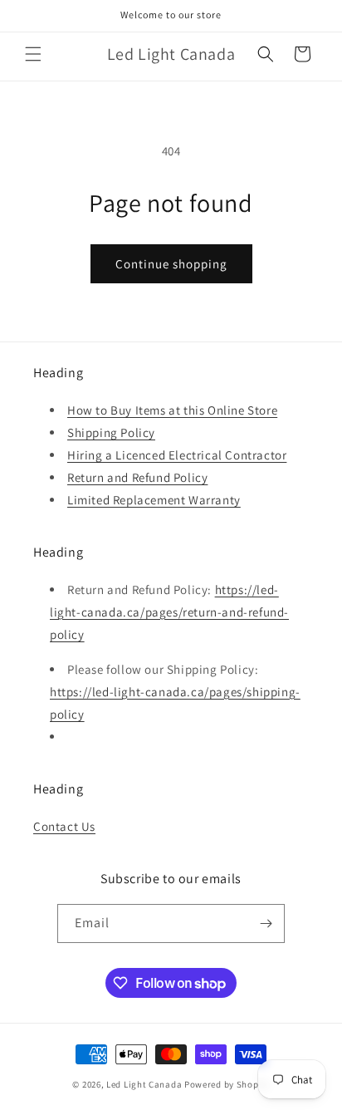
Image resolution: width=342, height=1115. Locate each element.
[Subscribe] (265, 923)
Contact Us (64, 826)
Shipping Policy (111, 432)
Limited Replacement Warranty (154, 500)
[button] (33, 54)
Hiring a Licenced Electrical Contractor (176, 455)
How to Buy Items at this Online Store (172, 410)
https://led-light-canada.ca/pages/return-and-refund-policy (169, 612)
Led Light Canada (144, 1084)
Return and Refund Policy (137, 477)
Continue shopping (171, 264)
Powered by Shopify (227, 1084)
